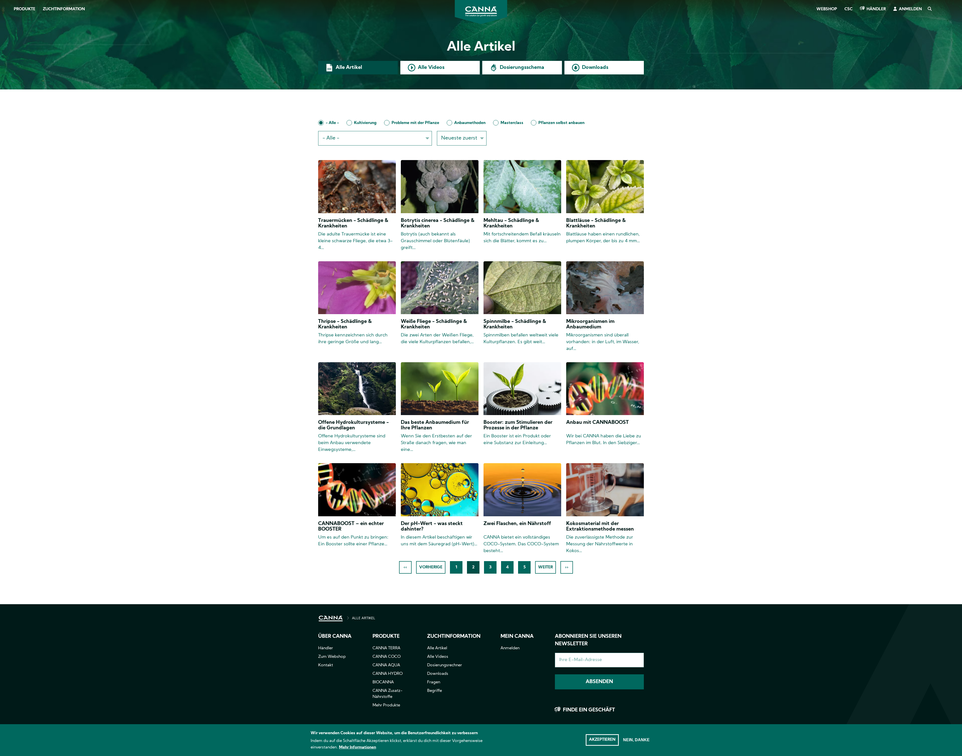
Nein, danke (636, 740)
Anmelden (910, 9)
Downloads (595, 67)
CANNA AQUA (386, 665)
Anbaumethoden (470, 123)
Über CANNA (334, 636)
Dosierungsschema (522, 67)
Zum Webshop (332, 657)
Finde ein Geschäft (589, 710)
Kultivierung (365, 123)
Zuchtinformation (64, 9)
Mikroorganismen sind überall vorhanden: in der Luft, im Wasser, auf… (602, 342)
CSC (849, 9)
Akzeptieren (602, 740)
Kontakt (325, 665)
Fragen (433, 682)
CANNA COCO (387, 657)
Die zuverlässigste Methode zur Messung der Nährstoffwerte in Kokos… (599, 544)
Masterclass (512, 123)
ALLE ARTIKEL (363, 618)
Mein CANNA (517, 636)
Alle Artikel (349, 67)
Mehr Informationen (357, 747)
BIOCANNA (383, 682)
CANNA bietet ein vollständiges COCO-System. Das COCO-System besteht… (521, 544)
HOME (330, 618)
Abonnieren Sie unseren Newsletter (588, 640)
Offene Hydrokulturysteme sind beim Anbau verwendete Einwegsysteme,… (351, 443)
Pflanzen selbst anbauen (561, 123)
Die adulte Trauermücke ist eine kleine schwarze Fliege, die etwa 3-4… (355, 241)
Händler (876, 9)
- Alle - (332, 123)
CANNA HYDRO (388, 674)
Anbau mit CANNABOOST (597, 422)
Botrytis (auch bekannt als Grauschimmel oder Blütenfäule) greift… (435, 241)
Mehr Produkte (386, 705)
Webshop (826, 9)
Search (929, 9)
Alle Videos (431, 67)
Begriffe (434, 691)
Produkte (24, 9)
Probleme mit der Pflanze (415, 123)
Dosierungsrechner (444, 665)
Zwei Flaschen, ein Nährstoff (517, 523)
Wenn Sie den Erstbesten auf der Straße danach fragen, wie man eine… (436, 443)
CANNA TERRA (386, 648)
